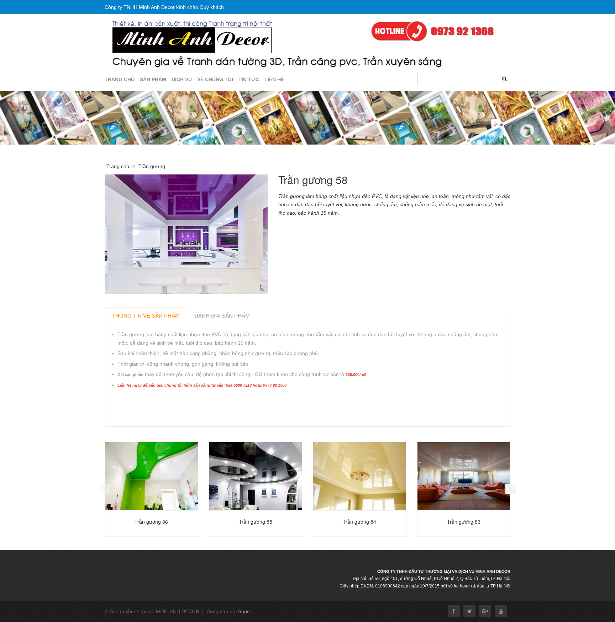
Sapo (244, 611)
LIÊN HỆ (274, 79)
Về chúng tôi (215, 79)
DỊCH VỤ (182, 79)
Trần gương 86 (151, 521)
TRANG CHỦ (120, 79)
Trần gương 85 (255, 521)
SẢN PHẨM (153, 79)
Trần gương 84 (359, 521)
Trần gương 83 (463, 521)
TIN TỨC (248, 79)
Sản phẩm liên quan (143, 434)
